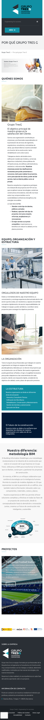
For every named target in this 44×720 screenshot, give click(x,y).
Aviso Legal (36, 713)
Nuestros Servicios (22, 110)
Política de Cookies (24, 713)
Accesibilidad (17, 715)
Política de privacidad (8, 713)
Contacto (28, 715)
